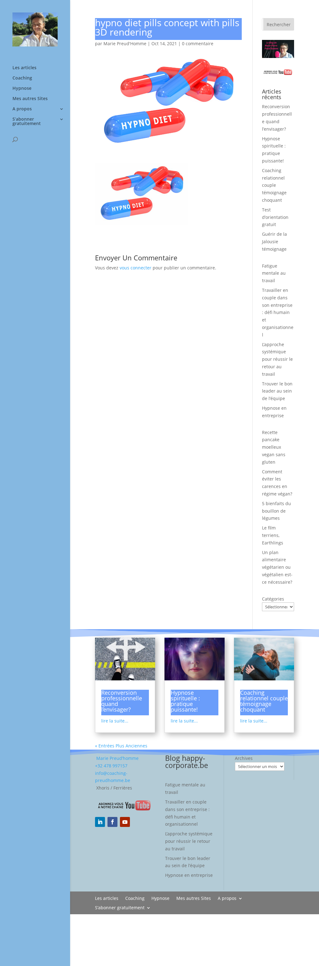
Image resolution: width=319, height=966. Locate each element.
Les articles (24, 67)
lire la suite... (114, 721)
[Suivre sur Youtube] (125, 822)
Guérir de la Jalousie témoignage (274, 241)
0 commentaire (197, 43)
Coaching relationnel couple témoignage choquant (274, 185)
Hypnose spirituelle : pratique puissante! (185, 701)
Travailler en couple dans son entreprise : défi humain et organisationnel (277, 312)
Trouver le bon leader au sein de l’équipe (277, 391)
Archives (244, 758)
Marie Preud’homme (117, 758)
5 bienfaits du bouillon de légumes (276, 510)
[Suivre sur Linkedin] (100, 822)
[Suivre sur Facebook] (112, 822)
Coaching (22, 78)
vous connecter (135, 268)
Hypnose (21, 88)
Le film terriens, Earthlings (272, 535)
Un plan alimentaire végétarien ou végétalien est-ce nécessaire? (277, 567)
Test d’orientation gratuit (275, 217)
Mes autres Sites (30, 98)
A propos (22, 109)
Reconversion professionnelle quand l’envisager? (121, 701)
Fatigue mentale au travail (274, 273)
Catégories (273, 599)
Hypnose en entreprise (189, 875)
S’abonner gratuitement (26, 121)
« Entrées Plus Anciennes (121, 746)
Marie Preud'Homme (124, 43)
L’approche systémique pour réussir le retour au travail (277, 359)
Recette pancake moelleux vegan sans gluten (273, 447)
